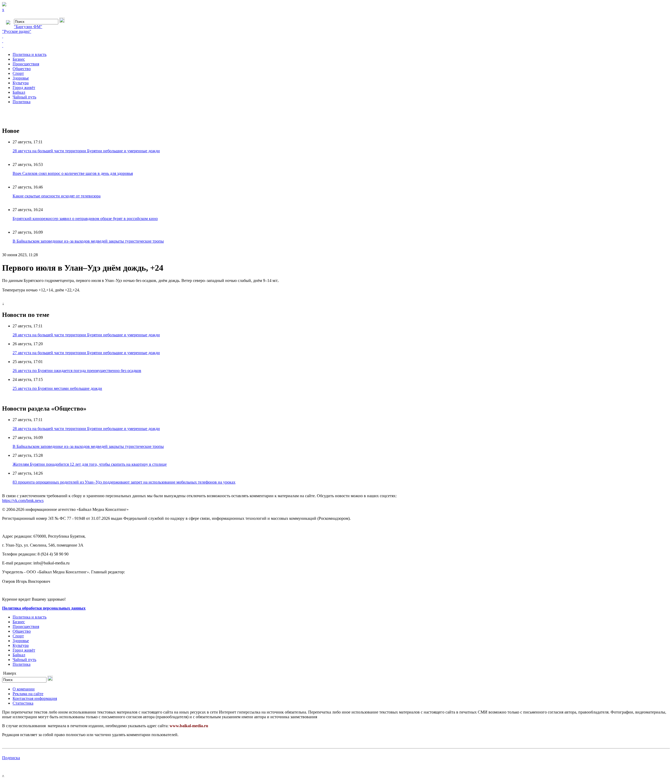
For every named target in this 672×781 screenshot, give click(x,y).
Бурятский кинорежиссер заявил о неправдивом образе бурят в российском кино (85, 218)
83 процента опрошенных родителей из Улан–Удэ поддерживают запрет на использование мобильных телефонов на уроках (124, 482)
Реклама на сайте (28, 693)
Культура (21, 83)
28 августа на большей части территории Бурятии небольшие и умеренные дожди (86, 151)
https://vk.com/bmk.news (23, 500)
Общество (22, 68)
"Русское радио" (16, 31)
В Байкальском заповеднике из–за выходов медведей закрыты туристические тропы (88, 241)
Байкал (19, 92)
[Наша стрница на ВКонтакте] (336, 36)
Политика (21, 101)
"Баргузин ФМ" (28, 26)
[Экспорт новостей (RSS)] (336, 41)
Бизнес (19, 59)
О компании (24, 689)
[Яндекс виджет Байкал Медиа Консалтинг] (336, 45)
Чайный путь (24, 97)
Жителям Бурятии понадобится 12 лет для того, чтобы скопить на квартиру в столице (90, 464)
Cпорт (18, 73)
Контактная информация (35, 698)
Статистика (23, 703)
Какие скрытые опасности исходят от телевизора (57, 196)
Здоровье (21, 78)
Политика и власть (29, 54)
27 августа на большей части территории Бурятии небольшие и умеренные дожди (86, 352)
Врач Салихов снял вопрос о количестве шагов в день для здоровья (73, 173)
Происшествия (26, 64)
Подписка (11, 758)
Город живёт (24, 87)
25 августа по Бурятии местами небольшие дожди (57, 388)
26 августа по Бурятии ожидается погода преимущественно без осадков (77, 370)
